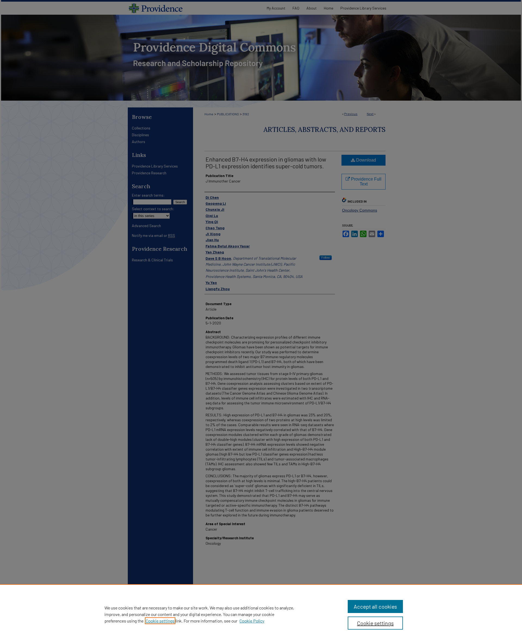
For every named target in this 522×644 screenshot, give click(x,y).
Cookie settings (160, 620)
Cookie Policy (252, 620)
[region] (261, 614)
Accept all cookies (375, 606)
